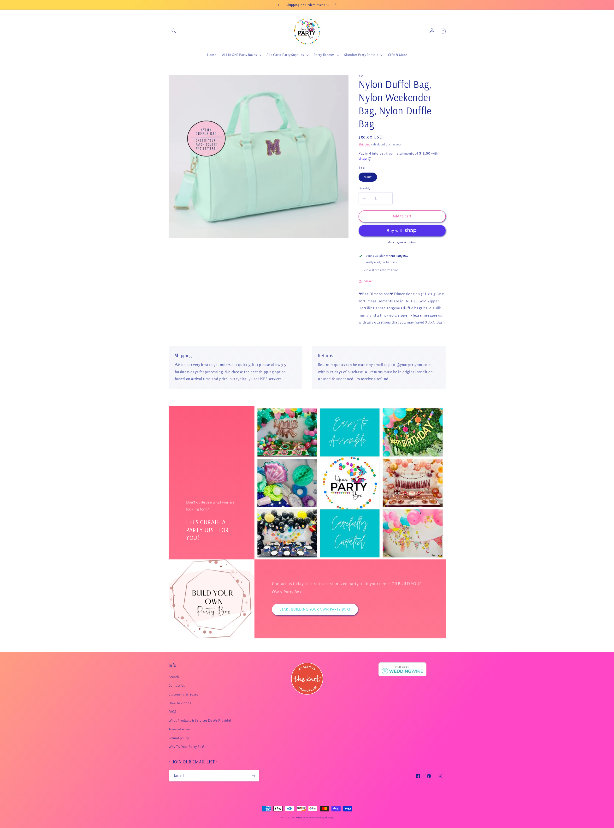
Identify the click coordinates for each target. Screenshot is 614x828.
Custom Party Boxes (183, 694)
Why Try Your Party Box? (187, 747)
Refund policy (179, 738)
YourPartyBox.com (300, 817)
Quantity (364, 188)
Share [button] (368, 281)
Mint (368, 177)
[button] (174, 30)
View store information (381, 270)
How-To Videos (180, 703)
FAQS (173, 712)
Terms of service (181, 729)
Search (174, 677)
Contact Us (177, 685)
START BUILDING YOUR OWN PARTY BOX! (315, 609)
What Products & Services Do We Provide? (200, 720)
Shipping (365, 144)
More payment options (402, 242)
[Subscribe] (253, 775)
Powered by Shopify (322, 817)
